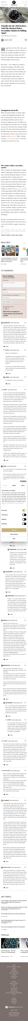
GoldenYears (6, 322)
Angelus (9, 235)
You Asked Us (14, 988)
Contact (14, 978)
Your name (5, 289)
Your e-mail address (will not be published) (11, 295)
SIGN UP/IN (3, 2)
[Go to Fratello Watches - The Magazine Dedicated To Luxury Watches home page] (14, 1)
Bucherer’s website (20, 189)
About (14, 968)
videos (25, 4)
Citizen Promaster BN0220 (13, 138)
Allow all (14, 530)
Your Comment (6, 280)
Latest (14, 994)
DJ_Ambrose (6, 800)
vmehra (7, 377)
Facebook (14, 999)
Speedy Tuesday (14, 983)
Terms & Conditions (14, 1014)
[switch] (24, 515)
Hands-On (14, 985)
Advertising (14, 971)
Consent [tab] (5, 485)
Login (6, 308)
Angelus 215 (13, 136)
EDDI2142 (5, 620)
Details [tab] (14, 485)
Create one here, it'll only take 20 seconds (13, 314)
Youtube (14, 1003)
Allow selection (14, 534)
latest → (25, 242)
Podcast (3, 235)
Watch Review (14, 991)
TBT (14, 986)
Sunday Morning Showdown (14, 993)
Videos (14, 974)
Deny (14, 538)
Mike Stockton (9, 571)
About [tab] (23, 485)
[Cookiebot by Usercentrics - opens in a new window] (20, 481)
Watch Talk (14, 989)
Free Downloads (14, 973)
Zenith (20, 235)
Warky (4, 466)
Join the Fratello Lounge (14, 966)
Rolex (21, 76)
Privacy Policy (14, 1016)
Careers (14, 970)
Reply (7, 346)
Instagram (14, 1001)
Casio (13, 235)
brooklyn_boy (6, 665)
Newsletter (14, 976)
